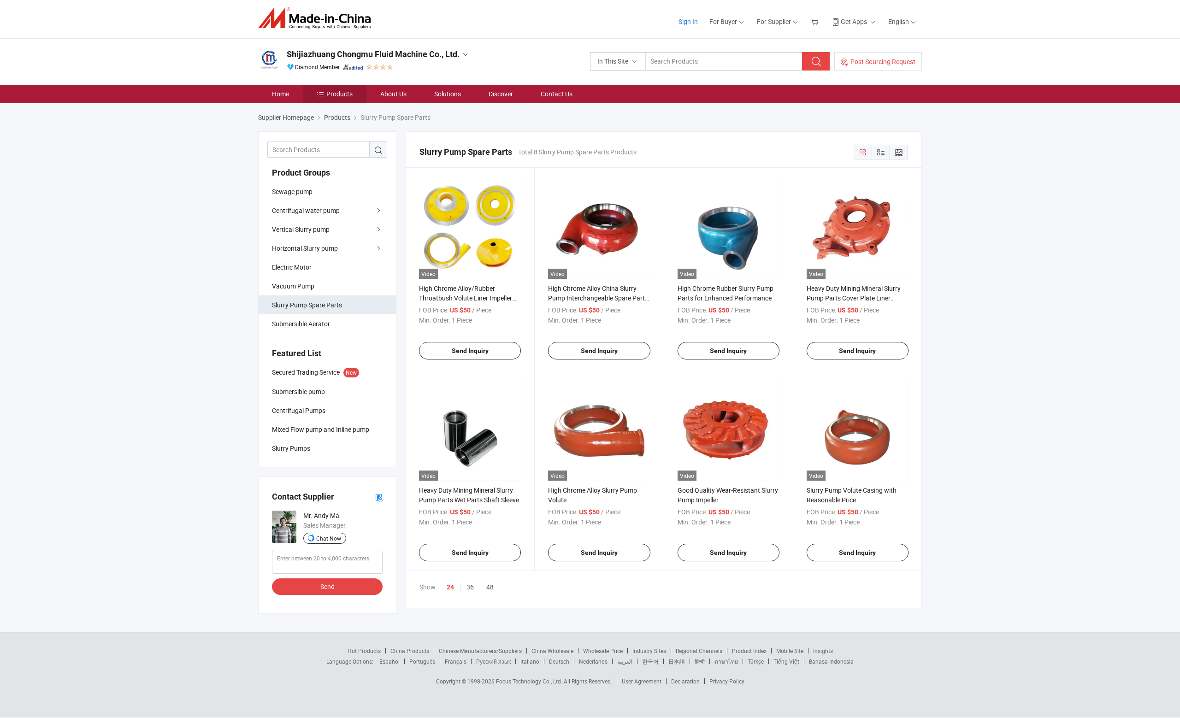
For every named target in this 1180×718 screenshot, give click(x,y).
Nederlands (593, 661)
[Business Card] (379, 497)
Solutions (447, 93)
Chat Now (328, 538)
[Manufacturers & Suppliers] (317, 18)
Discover (501, 93)
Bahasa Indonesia (831, 661)
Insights (823, 650)
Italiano (529, 661)
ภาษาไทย (726, 661)
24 (450, 587)
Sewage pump (292, 191)
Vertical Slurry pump (301, 229)
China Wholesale (552, 650)
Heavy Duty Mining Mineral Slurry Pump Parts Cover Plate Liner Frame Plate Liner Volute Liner (854, 298)
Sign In (688, 21)
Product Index (749, 650)
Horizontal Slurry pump (305, 248)
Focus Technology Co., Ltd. (530, 681)
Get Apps (853, 21)
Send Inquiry (470, 350)
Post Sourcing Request (882, 61)
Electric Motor (292, 267)
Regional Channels (699, 650)
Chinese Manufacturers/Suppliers (480, 650)
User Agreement (641, 681)
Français (455, 661)
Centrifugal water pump (306, 210)
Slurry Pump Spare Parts (307, 304)
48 (490, 587)
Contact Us (556, 93)
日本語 (676, 661)
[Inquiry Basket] (815, 21)
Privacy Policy (726, 681)
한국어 (650, 661)
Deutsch (559, 661)
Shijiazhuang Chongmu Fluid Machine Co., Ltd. (373, 54)
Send (327, 586)
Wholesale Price (603, 650)
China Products (409, 650)
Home (280, 93)
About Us (393, 93)
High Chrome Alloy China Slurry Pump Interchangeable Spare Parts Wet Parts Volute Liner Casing (598, 298)
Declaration (685, 681)
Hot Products (364, 650)
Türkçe (756, 661)
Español (389, 661)
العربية (624, 661)
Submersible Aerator (301, 323)
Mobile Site (789, 650)
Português (422, 661)
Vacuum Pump (293, 286)
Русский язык (493, 661)
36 (470, 587)
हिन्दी (700, 661)
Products (339, 93)
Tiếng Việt (786, 661)
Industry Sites (649, 650)
